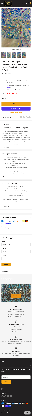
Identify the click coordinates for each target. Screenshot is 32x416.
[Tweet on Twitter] (27, 117)
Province (3, 248)
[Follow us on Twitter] (5, 396)
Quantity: (3, 98)
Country (3, 241)
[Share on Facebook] (21, 117)
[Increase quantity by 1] (16, 98)
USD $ (3, 388)
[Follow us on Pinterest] (11, 396)
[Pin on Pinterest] (24, 117)
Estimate (6, 264)
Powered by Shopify (5, 412)
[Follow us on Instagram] (8, 396)
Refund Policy (4, 271)
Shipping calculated (12, 89)
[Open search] (23, 3)
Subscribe (6, 381)
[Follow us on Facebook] (2, 396)
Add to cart (16, 104)
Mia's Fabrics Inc (6, 73)
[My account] (26, 3)
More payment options (16, 112)
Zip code (3, 255)
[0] (29, 3)
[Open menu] (2, 3)
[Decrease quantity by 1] (8, 98)
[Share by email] (29, 117)
